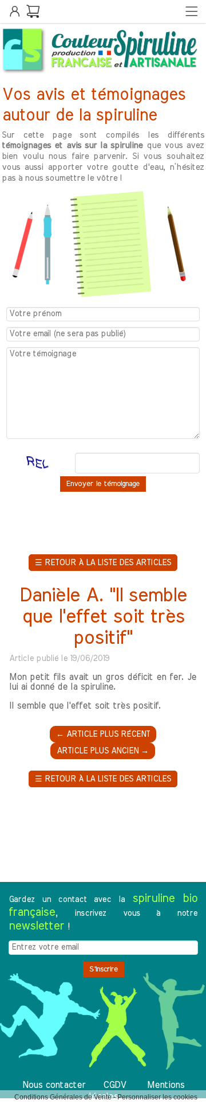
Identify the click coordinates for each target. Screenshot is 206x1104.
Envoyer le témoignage (103, 484)
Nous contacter (53, 1085)
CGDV (114, 1085)
